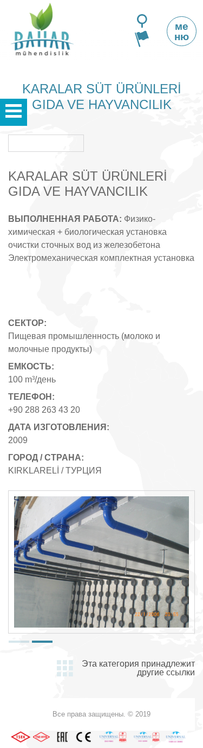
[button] (19, 642)
